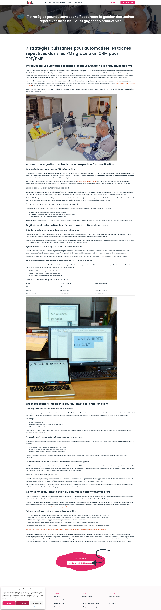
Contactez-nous (78, 2)
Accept (9, 603)
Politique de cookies (15, 607)
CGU (83, 600)
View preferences (36, 603)
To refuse (23, 603)
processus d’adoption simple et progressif (53, 507)
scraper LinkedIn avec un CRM (87, 181)
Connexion (113, 2)
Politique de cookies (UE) (89, 607)
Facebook (112, 603)
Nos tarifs (48, 2)
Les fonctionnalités (59, 2)
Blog (69, 2)
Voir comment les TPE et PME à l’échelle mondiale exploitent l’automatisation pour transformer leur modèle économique (66, 529)
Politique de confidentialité (28, 607)
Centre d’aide (58, 607)
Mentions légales (87, 596)
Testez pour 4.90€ (127, 2)
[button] (42, 589)
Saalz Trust (112, 600)
